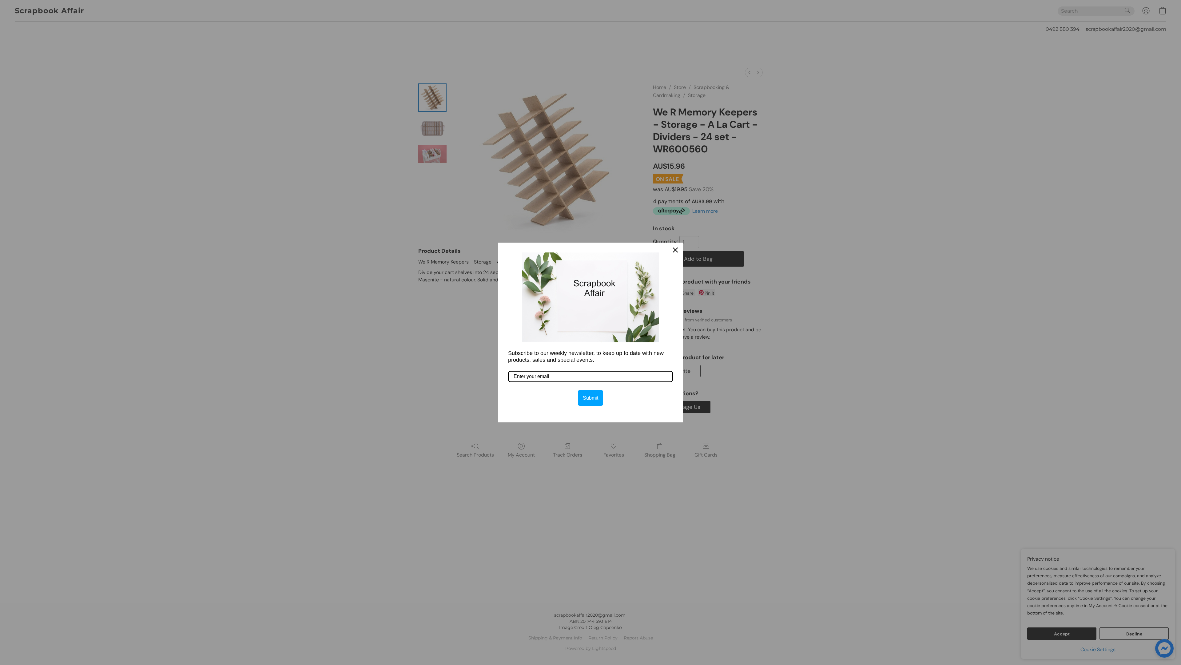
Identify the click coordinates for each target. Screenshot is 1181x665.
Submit (590, 398)
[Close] (675, 250)
